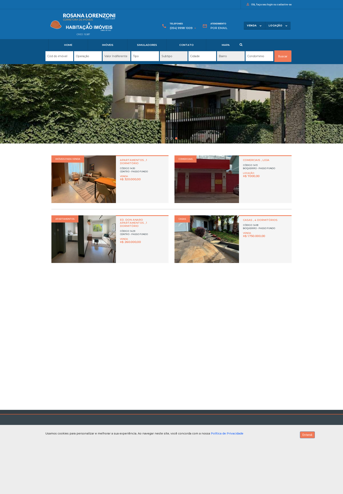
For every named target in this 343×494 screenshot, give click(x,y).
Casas (182, 219)
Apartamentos (64, 219)
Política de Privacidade (227, 433)
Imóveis (107, 44)
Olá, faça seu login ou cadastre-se (269, 4)
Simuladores (147, 44)
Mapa (226, 44)
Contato (186, 44)
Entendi (307, 434)
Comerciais (185, 159)
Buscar (282, 56)
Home (68, 44)
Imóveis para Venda (67, 159)
